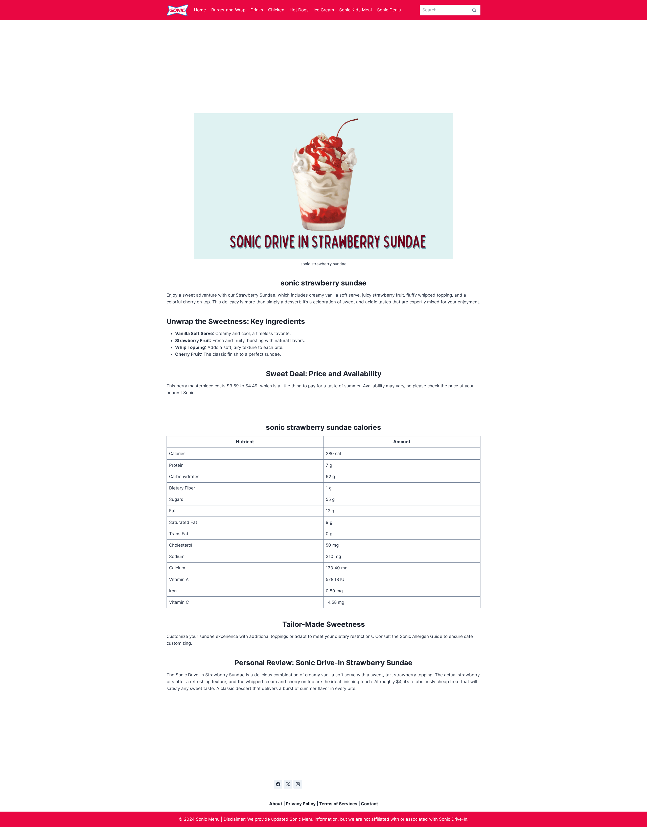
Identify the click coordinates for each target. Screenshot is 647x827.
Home (200, 9)
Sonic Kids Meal (355, 9)
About (275, 803)
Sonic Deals (389, 9)
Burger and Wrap (228, 9)
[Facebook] (278, 784)
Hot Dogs (299, 9)
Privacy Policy (301, 803)
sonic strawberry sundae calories (323, 427)
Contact (369, 803)
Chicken (276, 9)
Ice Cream (324, 9)
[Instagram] (297, 784)
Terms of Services (338, 803)
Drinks (256, 9)
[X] (288, 784)
